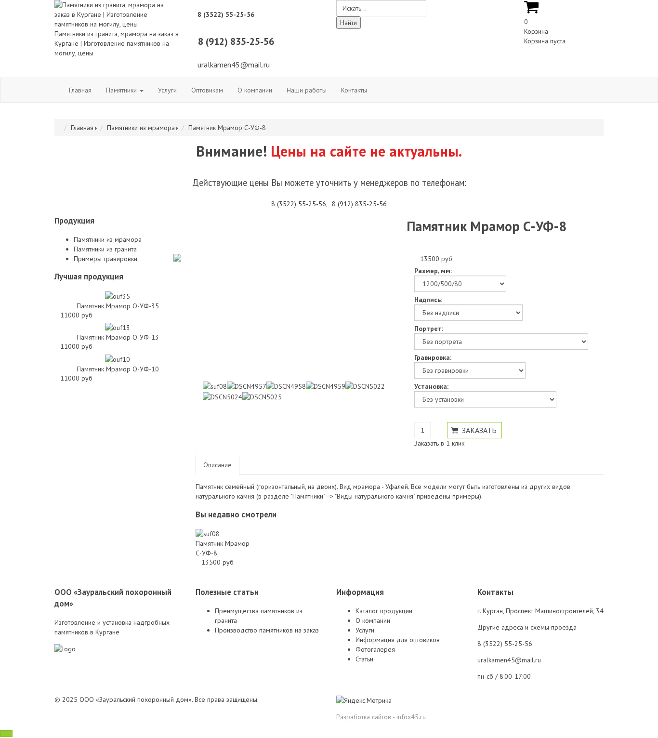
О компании (254, 90)
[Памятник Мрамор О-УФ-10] (117, 358)
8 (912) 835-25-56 (359, 203)
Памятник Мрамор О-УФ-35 (118, 306)
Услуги (167, 90)
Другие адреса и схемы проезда (527, 627)
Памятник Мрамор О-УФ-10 (118, 369)
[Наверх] (6, 733)
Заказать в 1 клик (439, 443)
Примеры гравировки (105, 258)
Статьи (364, 659)
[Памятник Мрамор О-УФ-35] (117, 295)
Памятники (122, 90)
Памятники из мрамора (141, 127)
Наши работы (307, 90)
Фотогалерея (375, 649)
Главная (80, 90)
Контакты (354, 90)
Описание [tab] (217, 465)
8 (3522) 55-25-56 (298, 203)
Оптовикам (207, 90)
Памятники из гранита (105, 249)
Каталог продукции (383, 610)
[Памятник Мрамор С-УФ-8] (208, 533)
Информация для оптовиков (397, 639)
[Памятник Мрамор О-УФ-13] (117, 327)
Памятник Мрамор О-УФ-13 (118, 337)
